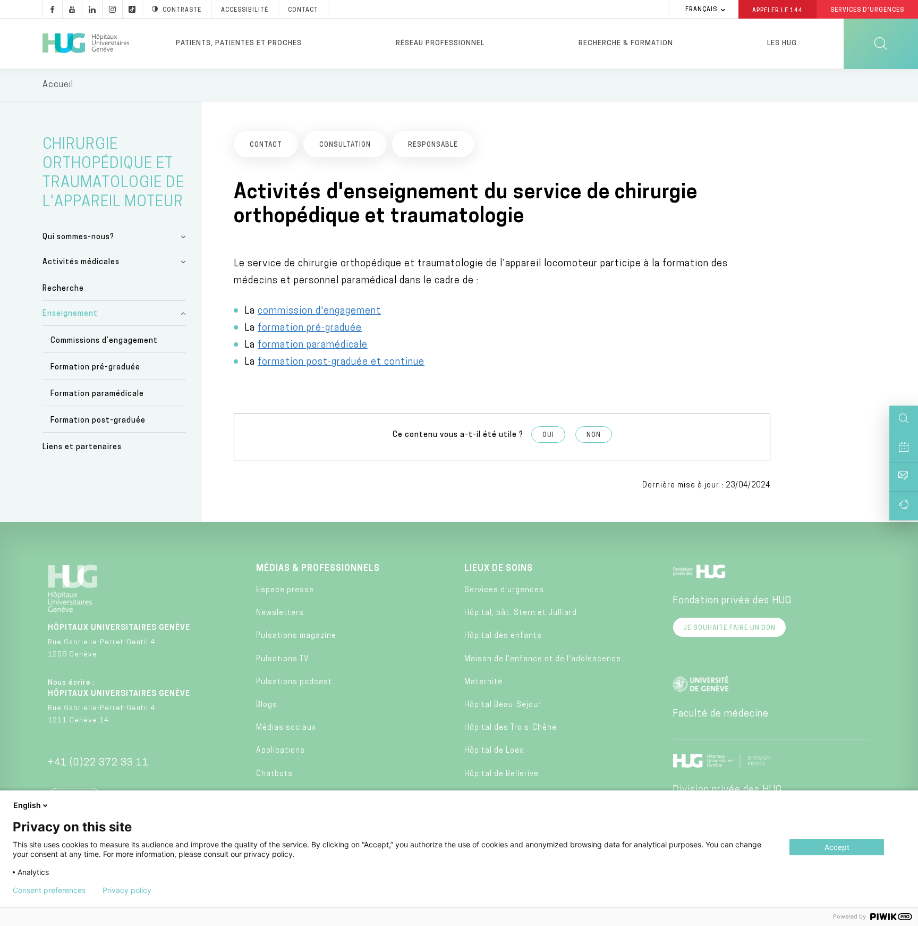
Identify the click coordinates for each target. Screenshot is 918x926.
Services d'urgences (504, 590)
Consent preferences (49, 890)
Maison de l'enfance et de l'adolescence (542, 659)
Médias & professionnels (318, 569)
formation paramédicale (313, 345)
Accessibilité (244, 10)
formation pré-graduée (310, 328)
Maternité (483, 682)
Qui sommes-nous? (78, 237)
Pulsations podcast (294, 682)
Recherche (63, 289)
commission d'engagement (319, 311)
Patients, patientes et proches (239, 43)
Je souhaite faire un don (729, 628)
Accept (836, 847)
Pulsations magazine (296, 636)
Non (593, 435)
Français (701, 10)
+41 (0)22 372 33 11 (98, 763)
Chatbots (274, 774)
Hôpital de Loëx (494, 751)
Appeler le (777, 10)
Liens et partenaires (82, 447)
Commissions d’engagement (104, 341)
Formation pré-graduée (95, 368)
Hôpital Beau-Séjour (502, 705)
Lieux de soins (498, 569)
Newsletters (280, 613)
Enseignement (70, 314)
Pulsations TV (282, 659)
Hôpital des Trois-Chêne (510, 728)
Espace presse (285, 590)
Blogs (266, 705)
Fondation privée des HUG (732, 601)
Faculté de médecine (721, 714)
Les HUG (782, 43)
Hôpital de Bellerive (501, 774)
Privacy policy (127, 890)
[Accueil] (85, 44)
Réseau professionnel (440, 43)
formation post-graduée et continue (341, 362)
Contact (303, 10)
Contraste (182, 10)
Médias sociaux (286, 728)
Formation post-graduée (98, 421)
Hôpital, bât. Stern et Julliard (520, 613)
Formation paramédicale (97, 394)
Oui (548, 435)
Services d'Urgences (867, 10)
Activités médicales (81, 262)
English (27, 805)
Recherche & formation (626, 43)
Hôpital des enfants (503, 636)
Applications (280, 751)
